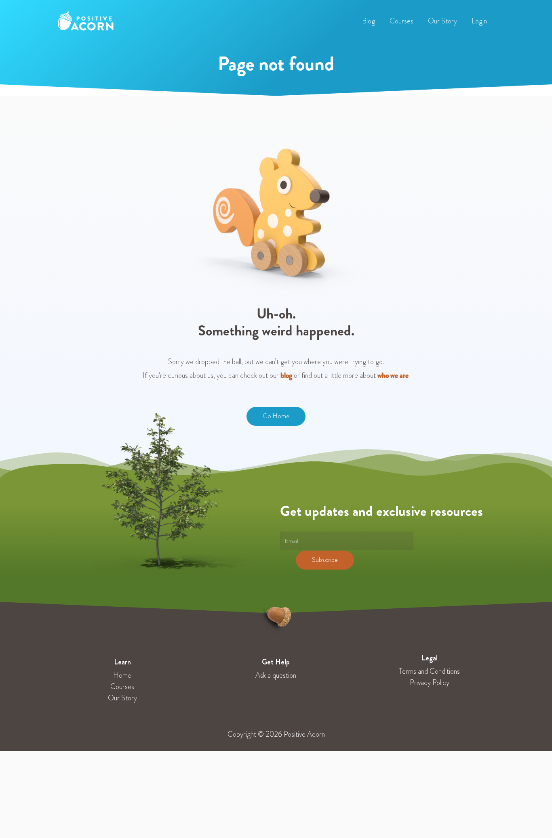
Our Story (122, 698)
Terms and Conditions (429, 671)
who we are (393, 375)
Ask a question (275, 675)
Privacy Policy (429, 682)
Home (122, 675)
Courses (122, 686)
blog (286, 375)
